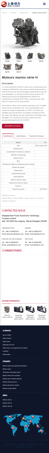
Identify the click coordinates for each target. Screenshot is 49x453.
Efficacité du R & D (8, 345)
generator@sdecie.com (15, 234)
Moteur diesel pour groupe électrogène (15, 366)
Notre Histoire (7, 338)
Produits (13, 13)
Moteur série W (7, 406)
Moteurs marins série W (7, 316)
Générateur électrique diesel (11, 372)
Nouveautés (6, 354)
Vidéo (5, 396)
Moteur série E (7, 400)
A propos (7, 331)
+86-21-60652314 (11, 242)
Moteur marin (24, 13)
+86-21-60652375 (35, 231)
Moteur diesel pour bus (10, 382)
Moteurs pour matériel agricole (12, 379)
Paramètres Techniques (36, 136)
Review (30, 447)
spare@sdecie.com (14, 245)
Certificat (5, 351)
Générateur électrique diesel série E (30, 317)
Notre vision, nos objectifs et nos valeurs (15, 348)
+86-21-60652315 (12, 231)
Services (41, 444)
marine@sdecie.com (37, 234)
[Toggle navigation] (44, 4)
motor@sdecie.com (37, 245)
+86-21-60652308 (34, 242)
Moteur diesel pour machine (11, 375)
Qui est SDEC (7, 335)
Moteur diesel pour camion (11, 385)
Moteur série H (7, 403)
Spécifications (8, 136)
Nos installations (32, 444)
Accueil (4, 13)
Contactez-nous (21, 447)
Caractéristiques (21, 136)
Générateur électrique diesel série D (18, 317)
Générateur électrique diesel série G (41, 317)
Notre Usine (6, 341)
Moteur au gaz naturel (9, 388)
